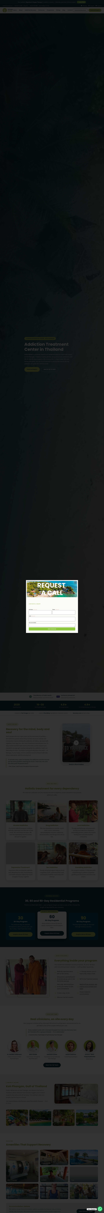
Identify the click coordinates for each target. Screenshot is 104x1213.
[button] (75, 582)
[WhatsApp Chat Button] (100, 1208)
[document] (52, 606)
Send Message (52, 629)
